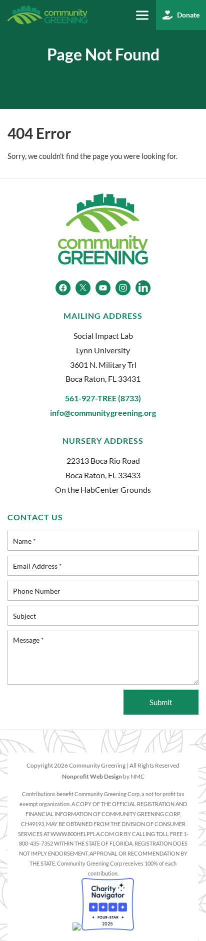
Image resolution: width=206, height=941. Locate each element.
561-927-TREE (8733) (103, 398)
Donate (188, 14)
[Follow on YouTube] (103, 287)
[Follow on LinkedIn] (143, 287)
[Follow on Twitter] (83, 287)
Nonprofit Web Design (92, 776)
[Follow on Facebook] (63, 287)
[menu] (142, 15)
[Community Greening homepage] (48, 14)
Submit (161, 702)
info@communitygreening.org (103, 412)
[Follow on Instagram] (123, 287)
